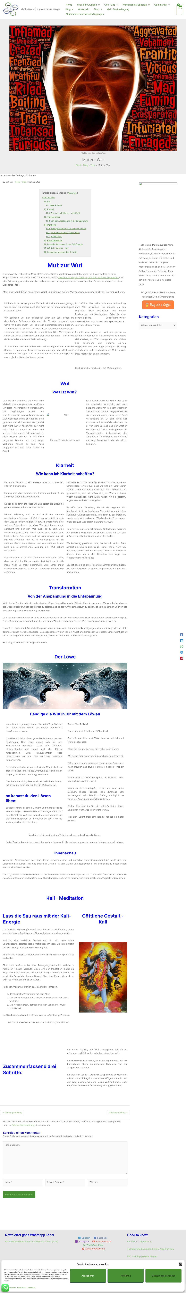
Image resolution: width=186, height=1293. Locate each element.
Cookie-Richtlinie (10, 1287)
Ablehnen (126, 1275)
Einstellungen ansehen (163, 1275)
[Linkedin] (181, 640)
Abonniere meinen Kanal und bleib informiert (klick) (31, 1241)
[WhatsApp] (181, 646)
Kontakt (131, 1241)
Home (17, 182)
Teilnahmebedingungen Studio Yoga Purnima (150, 1249)
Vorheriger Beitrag (12, 1112)
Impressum (31, 1287)
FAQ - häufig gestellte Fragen (142, 1256)
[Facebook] (181, 635)
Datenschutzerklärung (23, 1125)
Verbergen (72, 193)
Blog (24, 182)
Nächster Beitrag (118, 1112)
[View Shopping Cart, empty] (180, 9)
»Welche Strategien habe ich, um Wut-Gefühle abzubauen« (88, 277)
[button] (180, 1264)
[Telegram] (181, 652)
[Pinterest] (181, 658)
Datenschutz (21, 1287)
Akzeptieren (88, 1275)
